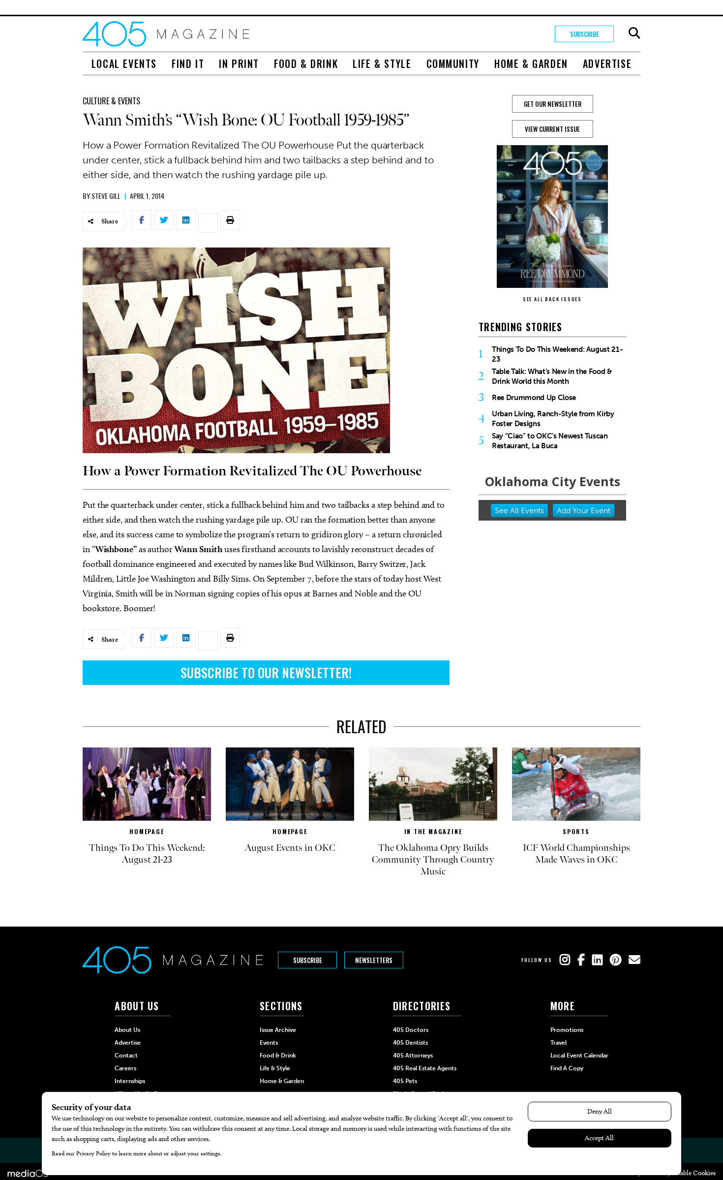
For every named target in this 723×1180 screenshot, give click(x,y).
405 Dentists (410, 1042)
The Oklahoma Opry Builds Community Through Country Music (433, 859)
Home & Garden (531, 63)
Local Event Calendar (579, 1055)
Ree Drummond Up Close (534, 397)
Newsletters (373, 960)
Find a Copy (566, 1068)
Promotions (566, 1029)
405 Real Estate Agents (424, 1068)
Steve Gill (105, 195)
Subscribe (584, 34)
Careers (125, 1068)
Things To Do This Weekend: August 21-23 (557, 354)
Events (269, 1042)
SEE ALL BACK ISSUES (552, 299)
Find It (188, 63)
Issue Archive (278, 1029)
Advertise (607, 63)
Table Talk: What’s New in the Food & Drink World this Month (552, 376)
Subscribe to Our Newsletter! (266, 672)
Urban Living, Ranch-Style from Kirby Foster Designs (553, 418)
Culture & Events (111, 101)
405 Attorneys (413, 1055)
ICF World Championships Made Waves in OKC (576, 854)
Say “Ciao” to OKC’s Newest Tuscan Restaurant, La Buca (550, 441)
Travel (558, 1042)
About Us (127, 1029)
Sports (576, 831)
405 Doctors (410, 1029)
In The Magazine (433, 831)
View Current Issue (552, 129)
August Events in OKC (289, 848)
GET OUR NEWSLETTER (552, 104)
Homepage (146, 831)
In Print (239, 63)
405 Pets (405, 1081)
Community (453, 63)
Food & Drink (306, 63)
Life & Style (382, 63)
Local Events (124, 63)
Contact (126, 1055)
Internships (130, 1081)
